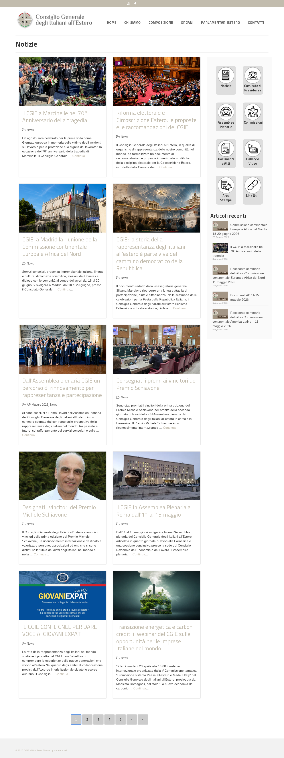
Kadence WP (60, 750)
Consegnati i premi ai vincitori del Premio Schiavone (156, 384)
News (30, 130)
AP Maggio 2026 (37, 404)
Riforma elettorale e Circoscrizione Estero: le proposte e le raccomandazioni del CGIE (156, 119)
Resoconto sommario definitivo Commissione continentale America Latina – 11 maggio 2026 (238, 319)
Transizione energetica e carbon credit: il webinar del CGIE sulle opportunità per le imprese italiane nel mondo (154, 637)
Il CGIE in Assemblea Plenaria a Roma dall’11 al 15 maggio (153, 511)
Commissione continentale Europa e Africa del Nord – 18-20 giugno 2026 (240, 229)
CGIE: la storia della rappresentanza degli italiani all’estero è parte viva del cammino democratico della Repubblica (150, 253)
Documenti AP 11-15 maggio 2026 (244, 297)
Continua (78, 156)
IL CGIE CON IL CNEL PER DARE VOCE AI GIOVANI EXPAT (59, 630)
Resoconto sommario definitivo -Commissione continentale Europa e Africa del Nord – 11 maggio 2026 (240, 275)
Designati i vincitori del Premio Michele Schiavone (59, 511)
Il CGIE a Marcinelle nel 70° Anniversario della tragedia (55, 117)
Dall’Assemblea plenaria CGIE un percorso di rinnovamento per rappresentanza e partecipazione (62, 387)
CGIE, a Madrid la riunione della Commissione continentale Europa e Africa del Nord (59, 246)
